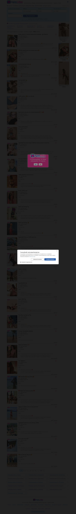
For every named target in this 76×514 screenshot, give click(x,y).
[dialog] (38, 257)
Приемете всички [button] (50, 259)
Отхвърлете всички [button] (37, 259)
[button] (26, 262)
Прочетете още (32, 256)
